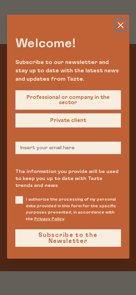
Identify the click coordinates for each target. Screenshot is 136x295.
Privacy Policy (49, 219)
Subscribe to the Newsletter (67, 238)
